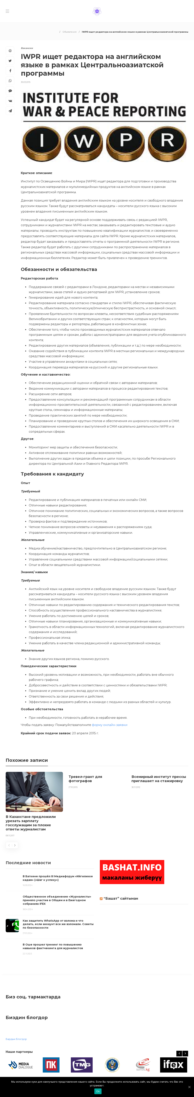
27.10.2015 (73, 787)
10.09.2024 (28, 885)
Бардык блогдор (16, 1039)
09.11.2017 (10, 835)
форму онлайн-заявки (110, 725)
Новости (16, 806)
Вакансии (27, 48)
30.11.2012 (135, 787)
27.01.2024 (27, 933)
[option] (34, 805)
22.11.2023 (27, 953)
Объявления (70, 32)
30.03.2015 (25, 82)
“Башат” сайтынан (121, 898)
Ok (98, 1091)
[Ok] (189, 1087)
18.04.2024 (28, 909)
